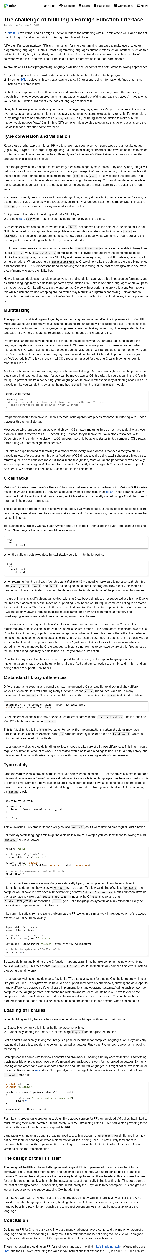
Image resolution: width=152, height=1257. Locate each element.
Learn (85, 5)
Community (125, 5)
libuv (109, 491)
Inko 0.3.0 (13, 33)
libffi (22, 79)
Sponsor (69, 5)
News (144, 5)
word (22, 218)
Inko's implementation (108, 1246)
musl (38, 1070)
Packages (103, 5)
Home (51, 5)
